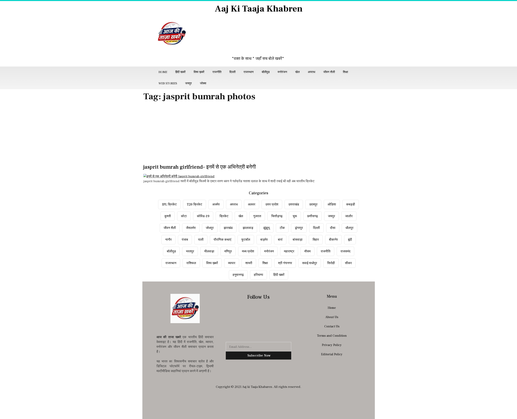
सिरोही (331, 263)
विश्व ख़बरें (199, 72)
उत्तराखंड (293, 204)
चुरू (295, 216)
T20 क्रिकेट (194, 204)
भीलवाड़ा (209, 251)
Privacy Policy (332, 345)
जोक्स (203, 83)
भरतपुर (190, 251)
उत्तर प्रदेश (271, 204)
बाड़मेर (264, 240)
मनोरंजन (282, 72)
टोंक (282, 228)
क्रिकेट (224, 216)
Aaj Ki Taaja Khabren (259, 9)
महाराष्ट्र (289, 251)
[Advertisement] (258, 134)
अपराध (311, 72)
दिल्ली (232, 72)
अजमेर (216, 204)
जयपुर (188, 83)
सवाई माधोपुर (309, 263)
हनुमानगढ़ (238, 275)
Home (163, 72)
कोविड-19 (203, 216)
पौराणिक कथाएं (222, 240)
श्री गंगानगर (285, 263)
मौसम (307, 251)
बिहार (316, 240)
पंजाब (185, 240)
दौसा (332, 228)
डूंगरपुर (299, 228)
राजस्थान (249, 72)
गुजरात (257, 216)
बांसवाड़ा (298, 240)
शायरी (248, 263)
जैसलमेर (191, 228)
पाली (201, 240)
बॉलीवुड (266, 72)
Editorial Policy (332, 354)
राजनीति (216, 72)
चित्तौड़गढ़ (277, 216)
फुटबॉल (245, 240)
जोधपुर (210, 228)
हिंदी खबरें (180, 72)
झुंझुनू (266, 228)
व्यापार (231, 263)
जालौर (349, 216)
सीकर (348, 263)
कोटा (184, 216)
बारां (280, 240)
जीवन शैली (329, 72)
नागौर (168, 240)
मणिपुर (228, 251)
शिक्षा (345, 72)
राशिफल (191, 263)
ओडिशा (332, 204)
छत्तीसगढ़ (312, 216)
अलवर (251, 204)
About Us (331, 317)
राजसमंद (345, 251)
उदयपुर (313, 204)
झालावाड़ (248, 228)
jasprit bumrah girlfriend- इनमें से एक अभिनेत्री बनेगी (199, 167)
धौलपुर (349, 228)
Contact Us (331, 326)
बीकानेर (333, 240)
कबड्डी (350, 204)
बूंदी (350, 240)
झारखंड (228, 228)
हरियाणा (258, 275)
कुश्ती (167, 216)
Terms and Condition (332, 336)
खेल (297, 72)
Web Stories (168, 83)
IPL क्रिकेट (169, 204)
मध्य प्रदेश (248, 251)
